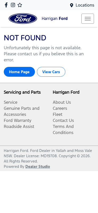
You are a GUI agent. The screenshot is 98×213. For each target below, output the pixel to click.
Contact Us (63, 120)
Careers (60, 108)
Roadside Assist (19, 126)
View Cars (51, 71)
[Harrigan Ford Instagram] (14, 5)
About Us (62, 102)
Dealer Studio (37, 166)
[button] (87, 19)
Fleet (57, 114)
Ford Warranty (17, 120)
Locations (85, 5)
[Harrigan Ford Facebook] (7, 5)
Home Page (19, 71)
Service (10, 102)
